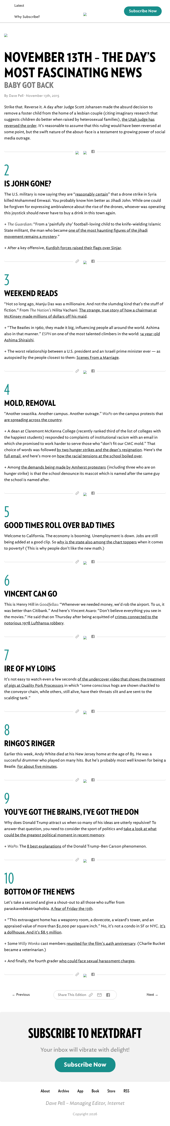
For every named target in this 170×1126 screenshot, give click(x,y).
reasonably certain (91, 194)
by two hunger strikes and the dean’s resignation (99, 450)
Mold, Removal (30, 403)
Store (111, 1090)
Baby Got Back (29, 85)
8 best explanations (44, 846)
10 (9, 878)
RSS (126, 1090)
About (45, 1090)
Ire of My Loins (30, 668)
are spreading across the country (33, 420)
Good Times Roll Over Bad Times (59, 525)
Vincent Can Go (30, 593)
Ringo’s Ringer (29, 743)
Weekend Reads (31, 293)
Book (95, 1090)
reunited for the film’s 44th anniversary (101, 943)
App (80, 1090)
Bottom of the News (39, 891)
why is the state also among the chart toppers (97, 542)
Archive (63, 1090)
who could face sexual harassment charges (97, 961)
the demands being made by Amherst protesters (63, 467)
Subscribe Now (143, 11)
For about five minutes (37, 766)
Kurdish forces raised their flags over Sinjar (83, 248)
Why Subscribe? (27, 17)
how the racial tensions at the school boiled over (99, 456)
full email (12, 456)
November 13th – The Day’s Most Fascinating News (80, 64)
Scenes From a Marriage (97, 357)
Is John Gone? (27, 183)
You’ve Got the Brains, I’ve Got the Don (71, 812)
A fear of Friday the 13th (71, 908)
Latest (19, 5)
